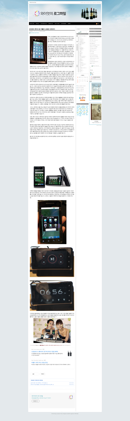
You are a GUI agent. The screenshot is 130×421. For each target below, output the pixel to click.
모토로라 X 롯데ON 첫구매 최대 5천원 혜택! (44, 351)
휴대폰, (80, 112)
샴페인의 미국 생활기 (94, 46)
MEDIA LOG (51, 23)
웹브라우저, (82, 107)
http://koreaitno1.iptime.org (37, 360)
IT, (85, 111)
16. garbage (92, 53)
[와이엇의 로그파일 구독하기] (83, 32)
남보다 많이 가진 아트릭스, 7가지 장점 (38, 382)
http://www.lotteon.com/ (36, 349)
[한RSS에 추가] (79, 32)
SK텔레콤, (83, 106)
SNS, (78, 114)
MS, (80, 114)
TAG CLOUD (57, 23)
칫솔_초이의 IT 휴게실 (94, 56)
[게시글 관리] (37, 374)
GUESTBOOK (63, 23)
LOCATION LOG (44, 23)
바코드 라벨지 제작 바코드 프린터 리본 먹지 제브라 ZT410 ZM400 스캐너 (50, 364)
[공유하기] (35, 374)
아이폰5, (83, 114)
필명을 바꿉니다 (81, 90)
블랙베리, (80, 113)
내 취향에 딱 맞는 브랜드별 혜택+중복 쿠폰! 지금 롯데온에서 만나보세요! (47, 354)
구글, (84, 112)
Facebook (91, 73)
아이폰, (80, 111)
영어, (81, 109)
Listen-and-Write (93, 41)
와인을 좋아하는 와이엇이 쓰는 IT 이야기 (41, 398)
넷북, (84, 110)
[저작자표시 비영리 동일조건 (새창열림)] (48, 374)
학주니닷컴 (92, 51)
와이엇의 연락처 (81, 87)
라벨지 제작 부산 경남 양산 (39, 362)
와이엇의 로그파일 (65, 13)
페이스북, (85, 113)
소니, (84, 109)
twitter (92, 74)
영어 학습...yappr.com (94, 40)
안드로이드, (84, 108)
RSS (98, 23)
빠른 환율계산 (92, 43)
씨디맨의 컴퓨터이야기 (94, 61)
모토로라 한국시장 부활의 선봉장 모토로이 (42, 29)
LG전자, (83, 105)
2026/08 (82, 75)
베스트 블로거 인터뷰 (81, 85)
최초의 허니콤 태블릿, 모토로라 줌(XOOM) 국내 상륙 (41, 384)
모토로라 (31, 31)
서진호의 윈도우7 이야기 (94, 58)
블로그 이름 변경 (81, 89)
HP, (83, 111)
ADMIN (69, 23)
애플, (80, 108)
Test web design (92, 38)
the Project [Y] (92, 59)
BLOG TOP (32, 23)
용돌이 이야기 (92, 63)
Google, (80, 115)
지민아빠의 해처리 (93, 48)
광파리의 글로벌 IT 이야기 (95, 45)
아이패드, (79, 105)
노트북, (80, 110)
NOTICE (37, 23)
